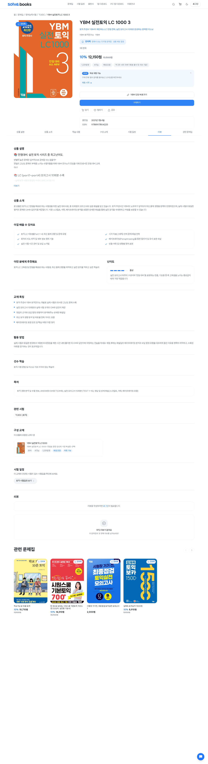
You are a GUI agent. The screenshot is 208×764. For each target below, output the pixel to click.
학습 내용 (76, 132)
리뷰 (160, 132)
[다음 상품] (191, 550)
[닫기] (190, 72)
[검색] (173, 4)
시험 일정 (81, 4)
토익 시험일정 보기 (24, 481)
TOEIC (42, 15)
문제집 (70, 4)
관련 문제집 (187, 132)
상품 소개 (48, 132)
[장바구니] (180, 4)
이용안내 (131, 4)
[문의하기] (200, 756)
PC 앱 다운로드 (117, 4)
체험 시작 (85, 83)
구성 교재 (104, 132)
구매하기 (137, 103)
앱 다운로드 (102, 4)
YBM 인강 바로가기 (138, 95)
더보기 (16, 186)
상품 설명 (20, 132)
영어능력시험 (30, 15)
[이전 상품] (185, 550)
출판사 (91, 4)
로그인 (195, 4)
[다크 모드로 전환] (187, 4)
